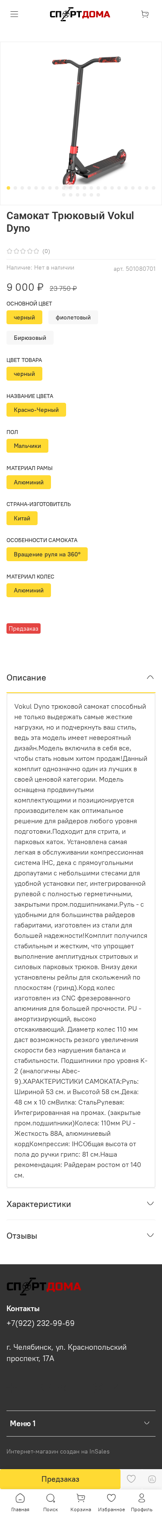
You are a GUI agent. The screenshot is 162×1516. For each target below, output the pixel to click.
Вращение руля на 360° (47, 554)
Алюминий (29, 482)
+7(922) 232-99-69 (40, 1323)
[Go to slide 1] (8, 188)
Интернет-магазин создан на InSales (58, 1451)
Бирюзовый (30, 338)
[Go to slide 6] (43, 188)
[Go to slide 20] (140, 188)
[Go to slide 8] (57, 188)
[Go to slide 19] (133, 188)
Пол (12, 432)
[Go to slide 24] (71, 195)
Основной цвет (29, 303)
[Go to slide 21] (147, 188)
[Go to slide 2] (15, 188)
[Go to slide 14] (98, 188)
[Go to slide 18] (126, 188)
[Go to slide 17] (119, 188)
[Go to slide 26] (84, 195)
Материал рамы (29, 468)
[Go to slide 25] (77, 195)
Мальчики (27, 446)
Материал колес (30, 576)
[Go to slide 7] (50, 188)
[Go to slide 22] (154, 188)
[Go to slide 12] (84, 188)
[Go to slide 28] (98, 195)
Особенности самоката (41, 540)
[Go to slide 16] (112, 188)
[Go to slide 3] (22, 188)
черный (24, 317)
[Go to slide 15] (105, 188)
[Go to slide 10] (71, 188)
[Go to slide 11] (77, 188)
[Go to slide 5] (36, 188)
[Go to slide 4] (29, 188)
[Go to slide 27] (91, 195)
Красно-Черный (36, 410)
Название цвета (29, 396)
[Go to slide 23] (64, 195)
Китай (22, 518)
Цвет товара (24, 360)
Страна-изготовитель (38, 504)
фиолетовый (73, 317)
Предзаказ (60, 1479)
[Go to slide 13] (91, 188)
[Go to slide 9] (64, 188)
